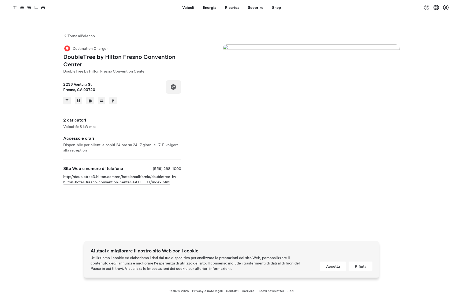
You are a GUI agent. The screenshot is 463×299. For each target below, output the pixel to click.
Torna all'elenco (81, 36)
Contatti (232, 291)
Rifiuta (360, 266)
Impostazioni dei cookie (167, 268)
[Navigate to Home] (29, 7)
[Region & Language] (436, 7)
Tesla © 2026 (179, 291)
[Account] (446, 7)
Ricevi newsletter (270, 291)
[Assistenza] (426, 7)
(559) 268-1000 (167, 168)
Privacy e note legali (207, 291)
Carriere (248, 291)
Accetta (333, 266)
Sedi (290, 291)
